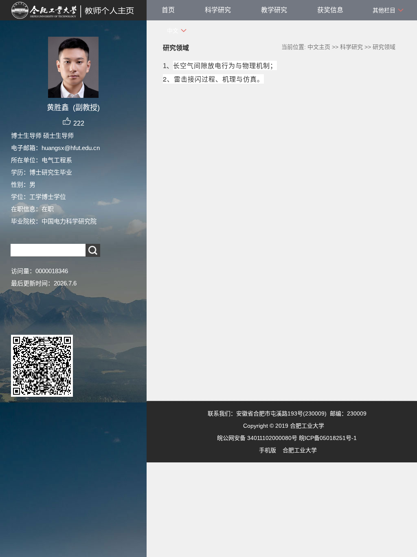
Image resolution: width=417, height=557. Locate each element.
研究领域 (384, 47)
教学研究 (274, 10)
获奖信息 (330, 10)
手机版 (267, 450)
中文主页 (318, 47)
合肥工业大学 (300, 450)
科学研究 (218, 10)
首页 (168, 10)
